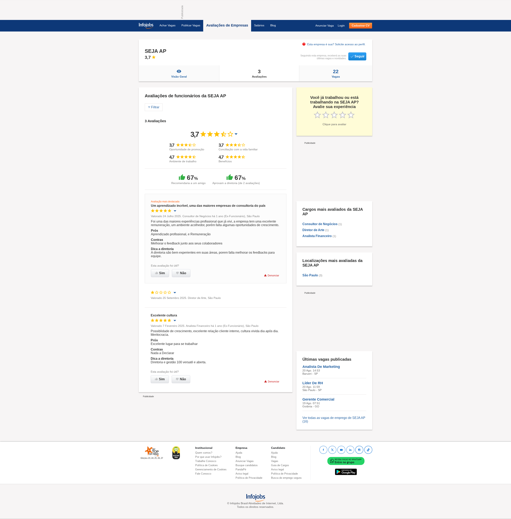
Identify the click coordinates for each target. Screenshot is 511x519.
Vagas (336, 73)
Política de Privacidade (249, 477)
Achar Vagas (167, 25)
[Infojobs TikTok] (368, 450)
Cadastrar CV (360, 25)
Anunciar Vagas (245, 461)
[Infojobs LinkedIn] (350, 450)
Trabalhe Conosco (205, 461)
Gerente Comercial (318, 399)
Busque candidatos (247, 465)
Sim (162, 273)
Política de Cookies (206, 465)
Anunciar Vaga (324, 25)
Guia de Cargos (280, 465)
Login (341, 25)
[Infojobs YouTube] (341, 450)
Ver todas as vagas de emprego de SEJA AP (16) (333, 419)
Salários (259, 25)
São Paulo (310, 275)
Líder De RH (312, 383)
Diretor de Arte (313, 230)
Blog (273, 25)
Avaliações (259, 73)
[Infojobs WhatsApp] (345, 460)
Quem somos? (203, 452)
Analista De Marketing (321, 367)
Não (183, 273)
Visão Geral (179, 76)
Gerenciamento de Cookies (211, 469)
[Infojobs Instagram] (359, 450)
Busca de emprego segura (286, 477)
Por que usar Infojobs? (208, 456)
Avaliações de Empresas (227, 25)
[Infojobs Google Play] (346, 471)
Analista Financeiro (317, 236)
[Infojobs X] (332, 450)
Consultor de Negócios (320, 224)
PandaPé (241, 469)
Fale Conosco (203, 473)
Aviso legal (242, 473)
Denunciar (273, 275)
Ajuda (239, 452)
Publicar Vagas (190, 25)
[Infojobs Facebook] (323, 450)
